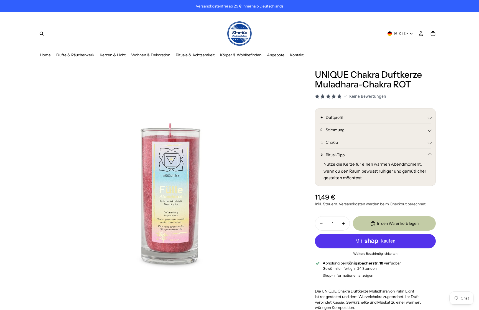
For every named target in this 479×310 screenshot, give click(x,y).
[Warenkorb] (433, 33)
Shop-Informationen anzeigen (348, 275)
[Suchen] (41, 33)
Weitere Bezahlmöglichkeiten (375, 254)
